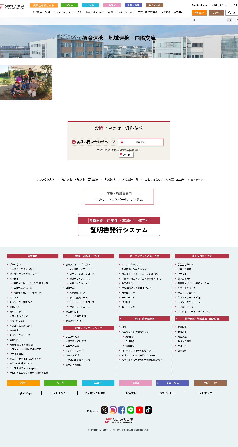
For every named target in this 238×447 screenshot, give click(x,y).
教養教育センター (75, 321)
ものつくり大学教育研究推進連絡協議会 (142, 360)
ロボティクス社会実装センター (137, 350)
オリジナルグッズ (19, 316)
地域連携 (165, 12)
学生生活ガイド (185, 264)
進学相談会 (127, 283)
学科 (47, 12)
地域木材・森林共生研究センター (139, 355)
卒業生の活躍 (72, 346)
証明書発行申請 (185, 306)
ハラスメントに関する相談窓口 (25, 349)
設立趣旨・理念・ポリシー (23, 269)
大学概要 (14, 278)
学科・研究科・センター (88, 256)
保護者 (112, 5)
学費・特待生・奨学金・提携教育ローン (142, 278)
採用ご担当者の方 (75, 364)
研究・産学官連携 (147, 12)
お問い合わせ (219, 5)
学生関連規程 (16, 354)
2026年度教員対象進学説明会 (136, 288)
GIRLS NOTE (128, 297)
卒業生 (90, 5)
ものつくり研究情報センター (136, 331)
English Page (199, 5)
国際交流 (182, 350)
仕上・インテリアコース (82, 302)
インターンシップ (74, 350)
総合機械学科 (72, 311)
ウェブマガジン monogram (23, 368)
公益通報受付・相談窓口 (22, 344)
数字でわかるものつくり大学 (24, 273)
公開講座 (182, 336)
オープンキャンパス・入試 (67, 12)
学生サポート (184, 273)
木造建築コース (77, 292)
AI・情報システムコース (82, 269)
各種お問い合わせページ (95, 141)
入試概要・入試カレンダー (135, 269)
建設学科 (70, 288)
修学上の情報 (184, 269)
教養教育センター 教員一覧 (27, 292)
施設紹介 (178, 12)
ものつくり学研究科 (76, 316)
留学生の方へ (184, 278)
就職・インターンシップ (121, 12)
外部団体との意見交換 (21, 325)
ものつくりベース (186, 288)
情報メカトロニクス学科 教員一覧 (31, 283)
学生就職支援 (72, 336)
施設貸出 (14, 330)
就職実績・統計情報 (76, 341)
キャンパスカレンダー (21, 335)
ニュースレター (129, 306)
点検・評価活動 (17, 321)
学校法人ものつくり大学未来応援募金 (29, 372)
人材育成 (130, 341)
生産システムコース (80, 283)
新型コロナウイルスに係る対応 (25, 358)
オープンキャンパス (132, 264)
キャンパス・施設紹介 (21, 302)
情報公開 (14, 339)
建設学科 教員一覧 (23, 288)
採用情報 (131, 393)
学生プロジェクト (187, 292)
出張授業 (126, 302)
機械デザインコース (80, 278)
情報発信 (130, 346)
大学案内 (37, 12)
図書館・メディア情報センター (193, 283)
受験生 (23, 383)
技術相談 (130, 336)
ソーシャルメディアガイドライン (194, 311)
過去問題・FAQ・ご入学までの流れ (140, 273)
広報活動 (14, 306)
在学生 (69, 5)
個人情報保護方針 (95, 393)
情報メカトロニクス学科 (78, 264)
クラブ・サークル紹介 (189, 297)
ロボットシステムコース (82, 273)
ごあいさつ (15, 264)
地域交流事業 (184, 341)
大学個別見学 (128, 292)
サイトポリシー (59, 393)
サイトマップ (204, 393)
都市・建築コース (78, 297)
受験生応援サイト (44, 5)
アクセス (127, 155)
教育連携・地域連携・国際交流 (119, 38)
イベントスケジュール (189, 302)
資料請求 (140, 142)
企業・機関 (133, 5)
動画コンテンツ (17, 311)
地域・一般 (154, 5)
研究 (124, 327)
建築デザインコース (80, 306)
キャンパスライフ (95, 12)
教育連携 (182, 327)
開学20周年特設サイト (21, 363)
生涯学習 (182, 346)
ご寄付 (216, 12)
